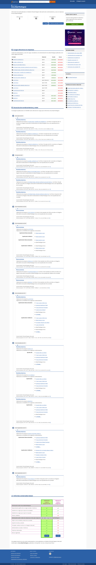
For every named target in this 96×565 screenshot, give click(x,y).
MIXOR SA (15, 93)
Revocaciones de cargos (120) (74, 64)
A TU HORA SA (16, 95)
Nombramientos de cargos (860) (75, 53)
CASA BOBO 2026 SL (72, 92)
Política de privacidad (72, 564)
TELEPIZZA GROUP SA (33, 271)
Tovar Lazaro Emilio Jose (41, 303)
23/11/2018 (60, 77)
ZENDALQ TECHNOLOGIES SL (74, 107)
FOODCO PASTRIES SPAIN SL (34, 433)
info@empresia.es (57, 557)
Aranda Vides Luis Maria (41, 352)
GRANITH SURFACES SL (18, 59)
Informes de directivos (15, 555)
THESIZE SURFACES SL (18, 75)
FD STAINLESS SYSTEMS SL (74, 94)
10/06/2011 (53, 77)
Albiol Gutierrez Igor (40, 233)
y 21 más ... (38, 314)
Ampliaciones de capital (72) (74, 57)
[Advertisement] (37, 38)
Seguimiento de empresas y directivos (19, 559)
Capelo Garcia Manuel (40, 309)
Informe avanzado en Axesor (56, 23)
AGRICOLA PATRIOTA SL (73, 103)
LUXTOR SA (15, 80)
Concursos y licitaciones (35, 557)
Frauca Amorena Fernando (42, 307)
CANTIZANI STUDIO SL (73, 96)
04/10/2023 (60, 59)
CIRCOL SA (30, 261)
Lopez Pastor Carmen (41, 457)
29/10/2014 (60, 98)
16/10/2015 (60, 95)
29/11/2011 (53, 98)
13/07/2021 (53, 59)
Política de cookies (81, 564)
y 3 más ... (38, 461)
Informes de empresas (16, 553)
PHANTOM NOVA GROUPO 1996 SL (75, 88)
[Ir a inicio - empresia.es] (15, 1)
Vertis (13, 564)
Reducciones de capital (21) (73, 62)
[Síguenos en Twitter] (50, 554)
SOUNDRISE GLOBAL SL (73, 101)
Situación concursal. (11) (73, 60)
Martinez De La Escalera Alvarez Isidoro (44, 450)
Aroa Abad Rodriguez (72, 77)
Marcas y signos (33, 555)
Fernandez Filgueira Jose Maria (42, 322)
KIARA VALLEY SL (71, 98)
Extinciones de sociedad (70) (74, 67)
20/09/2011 (53, 85)
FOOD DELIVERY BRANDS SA (19, 77)
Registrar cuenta (74, 24)
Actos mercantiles (33, 553)
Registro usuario (81, 1)
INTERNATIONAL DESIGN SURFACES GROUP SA (23, 70)
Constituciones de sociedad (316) (75, 55)
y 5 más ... (38, 331)
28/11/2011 (53, 95)
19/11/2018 (60, 80)
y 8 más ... (38, 446)
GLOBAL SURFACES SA (18, 62)
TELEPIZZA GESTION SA (18, 90)
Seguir (45, 23)
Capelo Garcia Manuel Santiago (43, 442)
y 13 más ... (38, 364)
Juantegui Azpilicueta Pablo (42, 305)
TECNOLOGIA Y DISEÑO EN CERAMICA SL (22, 72)
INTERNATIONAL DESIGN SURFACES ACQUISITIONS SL (25, 67)
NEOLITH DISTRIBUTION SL (19, 64)
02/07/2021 (53, 62)
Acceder (73, 1)
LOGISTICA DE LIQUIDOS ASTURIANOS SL (76, 105)
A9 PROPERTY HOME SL (73, 90)
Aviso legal (65, 564)
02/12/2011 (53, 80)
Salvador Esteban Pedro (41, 455)
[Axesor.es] (75, 37)
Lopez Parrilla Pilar (40, 324)
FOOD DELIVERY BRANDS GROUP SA (21, 85)
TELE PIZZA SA (31, 212)
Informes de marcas (15, 557)
